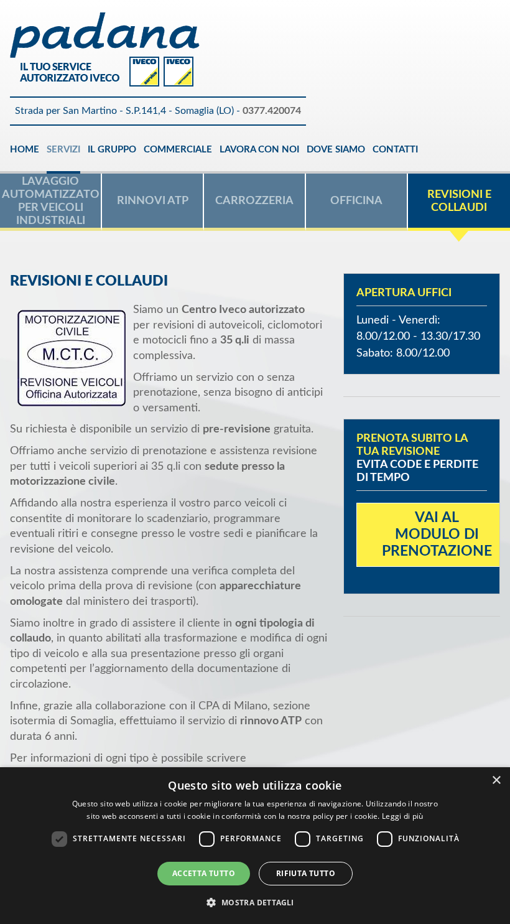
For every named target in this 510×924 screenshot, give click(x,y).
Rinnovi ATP (152, 200)
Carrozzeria (254, 200)
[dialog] (255, 845)
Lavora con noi (259, 149)
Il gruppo (112, 149)
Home (24, 149)
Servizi (63, 149)
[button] (255, 902)
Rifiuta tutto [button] (305, 873)
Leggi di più (403, 816)
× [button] (496, 780)
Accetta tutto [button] (203, 873)
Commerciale (178, 149)
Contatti (395, 149)
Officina (356, 200)
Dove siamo (336, 149)
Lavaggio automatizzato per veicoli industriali (51, 201)
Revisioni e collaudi (459, 201)
